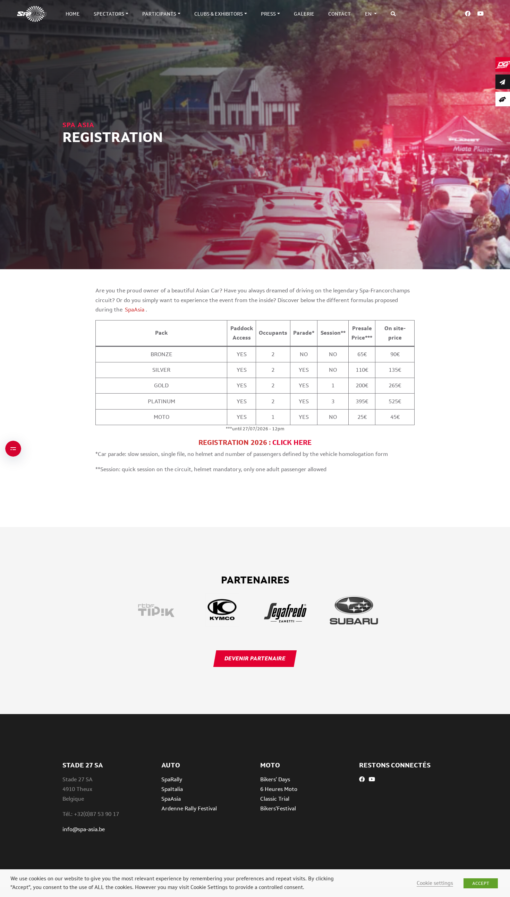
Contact (339, 14)
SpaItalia (172, 789)
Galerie (304, 14)
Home (73, 14)
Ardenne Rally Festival (189, 808)
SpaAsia (171, 798)
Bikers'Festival (278, 808)
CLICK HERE (292, 442)
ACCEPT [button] (480, 883)
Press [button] (268, 14)
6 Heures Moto (278, 789)
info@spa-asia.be (83, 829)
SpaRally (171, 779)
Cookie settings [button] (435, 883)
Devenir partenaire (255, 658)
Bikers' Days (275, 779)
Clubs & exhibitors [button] (218, 14)
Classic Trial (274, 798)
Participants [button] (159, 14)
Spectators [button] (109, 14)
